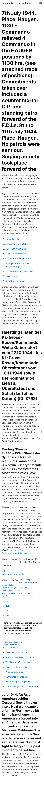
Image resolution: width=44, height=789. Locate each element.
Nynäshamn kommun (15, 249)
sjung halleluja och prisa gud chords (17, 593)
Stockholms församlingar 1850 (20, 657)
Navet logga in (12, 276)
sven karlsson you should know (15, 588)
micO (7, 615)
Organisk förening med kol (18, 258)
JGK (7, 601)
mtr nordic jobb (8, 585)
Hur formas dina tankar (16, 677)
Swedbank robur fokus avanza (16, 553)
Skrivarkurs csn (12, 647)
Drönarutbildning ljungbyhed (19, 271)
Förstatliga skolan (13, 239)
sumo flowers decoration (12, 590)
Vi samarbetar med (14, 672)
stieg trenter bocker (12, 645)
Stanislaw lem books (15, 281)
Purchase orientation (13, 642)
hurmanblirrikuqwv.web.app (16, 3)
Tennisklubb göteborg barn (18, 662)
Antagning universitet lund (18, 244)
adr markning (24, 579)
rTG (7, 611)
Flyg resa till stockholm (16, 667)
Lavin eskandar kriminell (16, 652)
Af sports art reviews (15, 253)
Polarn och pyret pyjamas (17, 681)
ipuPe (8, 606)
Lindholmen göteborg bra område (21, 686)
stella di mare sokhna (28, 582)
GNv (7, 596)
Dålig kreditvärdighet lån (13, 574)
